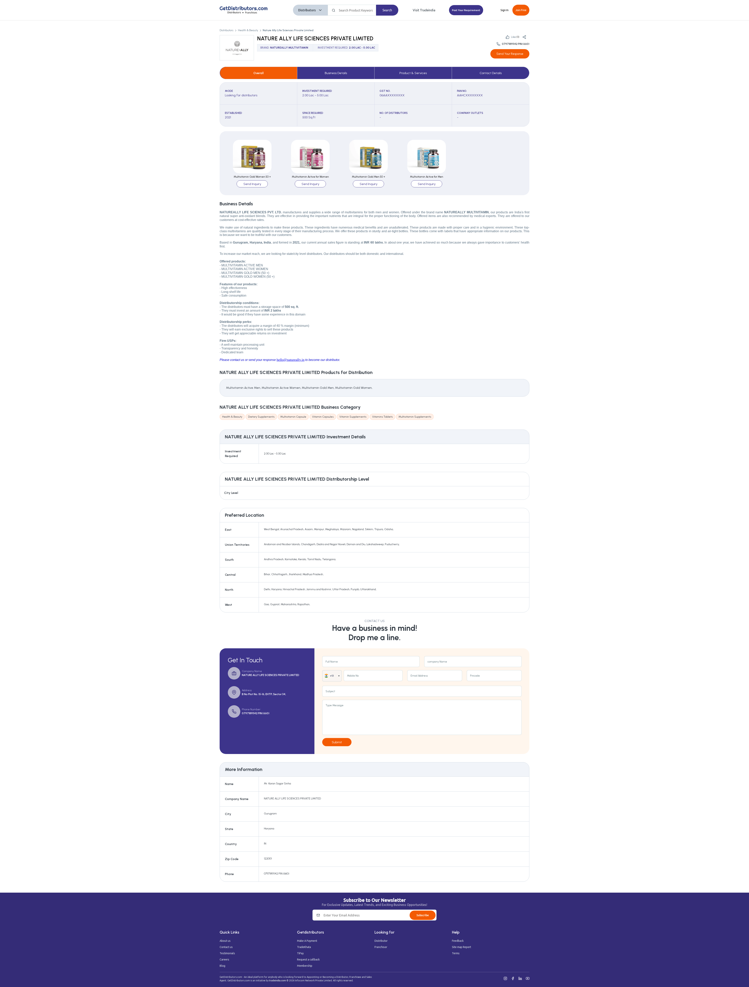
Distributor (381, 940)
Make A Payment (307, 940)
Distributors (307, 10)
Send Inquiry (252, 184)
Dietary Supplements (261, 416)
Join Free (520, 10)
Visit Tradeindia (424, 10)
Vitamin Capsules (323, 416)
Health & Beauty (248, 30)
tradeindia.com (277, 980)
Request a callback (308, 959)
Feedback (458, 940)
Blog (222, 965)
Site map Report (461, 947)
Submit (337, 742)
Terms (456, 953)
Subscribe (422, 915)
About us (225, 940)
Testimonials (227, 953)
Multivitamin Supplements (414, 416)
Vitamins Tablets (382, 416)
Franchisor (380, 947)
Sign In (505, 10)
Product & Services (413, 73)
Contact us (226, 947)
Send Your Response (509, 54)
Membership (304, 965)
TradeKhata (304, 947)
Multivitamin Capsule (293, 416)
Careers (224, 959)
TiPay (300, 953)
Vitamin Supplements (352, 416)
